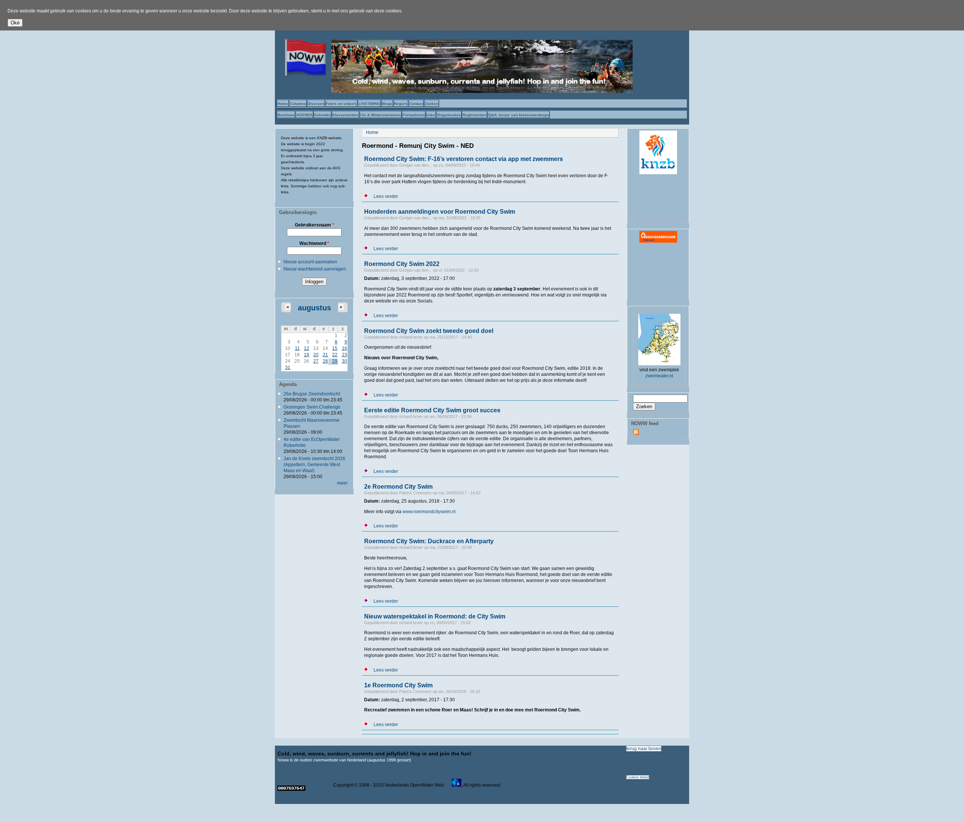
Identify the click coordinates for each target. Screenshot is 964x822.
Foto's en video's (341, 104)
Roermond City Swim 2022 (401, 264)
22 (334, 354)
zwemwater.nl (659, 375)
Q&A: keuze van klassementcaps (518, 115)
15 (334, 348)
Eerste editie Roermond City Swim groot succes (432, 410)
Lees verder (386, 196)
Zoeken (431, 104)
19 (306, 354)
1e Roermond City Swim (398, 685)
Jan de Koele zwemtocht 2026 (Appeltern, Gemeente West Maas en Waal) (314, 464)
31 (287, 367)
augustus (314, 308)
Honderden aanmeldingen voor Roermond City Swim (439, 211)
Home (283, 104)
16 (344, 348)
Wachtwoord (314, 243)
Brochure (286, 115)
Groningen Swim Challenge (312, 407)
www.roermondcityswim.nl (429, 511)
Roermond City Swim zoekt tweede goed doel (428, 331)
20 (316, 354)
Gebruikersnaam (314, 225)
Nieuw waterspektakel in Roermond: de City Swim (434, 616)
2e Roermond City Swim (398, 486)
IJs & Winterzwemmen (380, 115)
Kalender (322, 115)
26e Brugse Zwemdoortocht (312, 394)
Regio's (400, 104)
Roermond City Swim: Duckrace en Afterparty (429, 541)
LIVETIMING (369, 104)
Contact (416, 104)
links (430, 115)
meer (342, 483)
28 (325, 361)
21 (325, 354)
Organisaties (449, 115)
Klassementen (345, 115)
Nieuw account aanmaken (310, 261)
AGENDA (304, 115)
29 (334, 361)
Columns (298, 104)
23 (344, 354)
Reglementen (474, 115)
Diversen (316, 104)
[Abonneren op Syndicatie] (636, 433)
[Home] (303, 74)
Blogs (387, 104)
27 (316, 361)
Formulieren (414, 115)
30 (344, 361)
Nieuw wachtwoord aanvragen (315, 269)
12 (306, 348)
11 (297, 348)
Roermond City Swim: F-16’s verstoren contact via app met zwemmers (463, 159)
